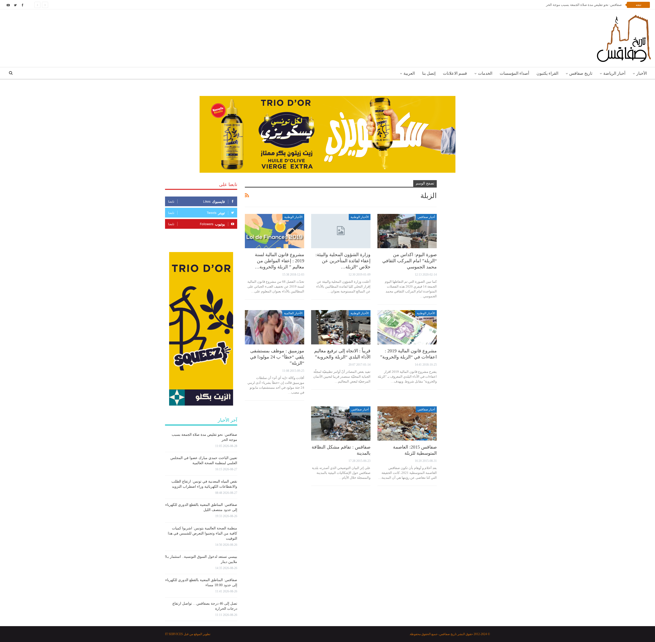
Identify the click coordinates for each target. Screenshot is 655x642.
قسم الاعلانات (455, 73)
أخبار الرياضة (614, 73)
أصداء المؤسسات (514, 73)
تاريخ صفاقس (580, 73)
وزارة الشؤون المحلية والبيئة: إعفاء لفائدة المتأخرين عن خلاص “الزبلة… (342, 260)
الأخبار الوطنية (360, 217)
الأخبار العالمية (293, 313)
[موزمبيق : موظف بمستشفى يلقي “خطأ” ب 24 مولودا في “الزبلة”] (274, 327)
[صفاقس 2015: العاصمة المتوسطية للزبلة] (407, 423)
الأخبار (641, 73)
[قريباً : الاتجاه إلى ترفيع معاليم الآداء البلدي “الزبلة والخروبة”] (340, 327)
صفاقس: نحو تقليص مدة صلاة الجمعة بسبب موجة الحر (584, 5)
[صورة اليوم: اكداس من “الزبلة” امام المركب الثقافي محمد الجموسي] (407, 231)
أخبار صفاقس (426, 217)
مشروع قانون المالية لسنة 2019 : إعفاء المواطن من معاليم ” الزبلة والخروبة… (279, 260)
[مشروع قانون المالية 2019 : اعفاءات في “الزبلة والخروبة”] (407, 327)
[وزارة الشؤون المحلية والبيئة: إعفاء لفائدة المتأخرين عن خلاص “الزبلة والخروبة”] (340, 231)
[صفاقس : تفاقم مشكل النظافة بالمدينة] (340, 423)
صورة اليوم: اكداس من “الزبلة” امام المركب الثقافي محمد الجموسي (409, 260)
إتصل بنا (428, 73)
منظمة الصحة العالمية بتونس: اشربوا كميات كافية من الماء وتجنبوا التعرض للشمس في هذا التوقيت (202, 533)
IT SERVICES (174, 634)
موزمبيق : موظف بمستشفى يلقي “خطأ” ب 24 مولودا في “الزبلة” (277, 357)
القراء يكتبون (547, 73)
